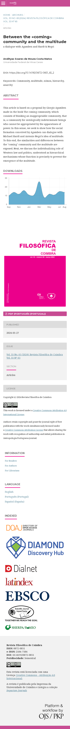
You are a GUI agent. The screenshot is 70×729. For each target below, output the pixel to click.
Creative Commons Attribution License (24, 429)
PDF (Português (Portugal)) (27, 313)
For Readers (11, 460)
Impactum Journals (17, 690)
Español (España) (14, 501)
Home (6, 15)
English (9, 491)
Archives (17, 15)
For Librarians (12, 470)
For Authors (11, 465)
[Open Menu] (3, 3)
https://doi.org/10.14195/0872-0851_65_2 (31, 72)
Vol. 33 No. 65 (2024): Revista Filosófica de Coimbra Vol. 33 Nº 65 (33, 20)
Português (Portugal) (17, 496)
